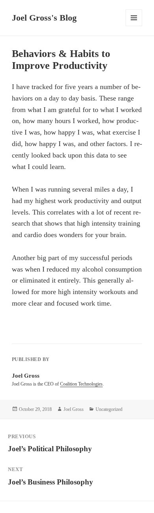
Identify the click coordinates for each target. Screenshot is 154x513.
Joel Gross (74, 409)
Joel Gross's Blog (44, 18)
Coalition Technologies (81, 384)
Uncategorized (109, 409)
